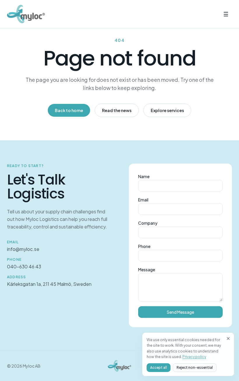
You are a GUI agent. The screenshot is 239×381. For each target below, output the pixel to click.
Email (143, 199)
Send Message (180, 312)
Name (144, 176)
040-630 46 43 (24, 266)
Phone (144, 246)
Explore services (167, 110)
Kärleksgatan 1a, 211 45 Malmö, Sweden (49, 284)
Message (146, 269)
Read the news (116, 110)
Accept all (158, 367)
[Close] (228, 338)
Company (147, 223)
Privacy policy (194, 357)
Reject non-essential (195, 367)
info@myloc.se (23, 249)
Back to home (69, 110)
